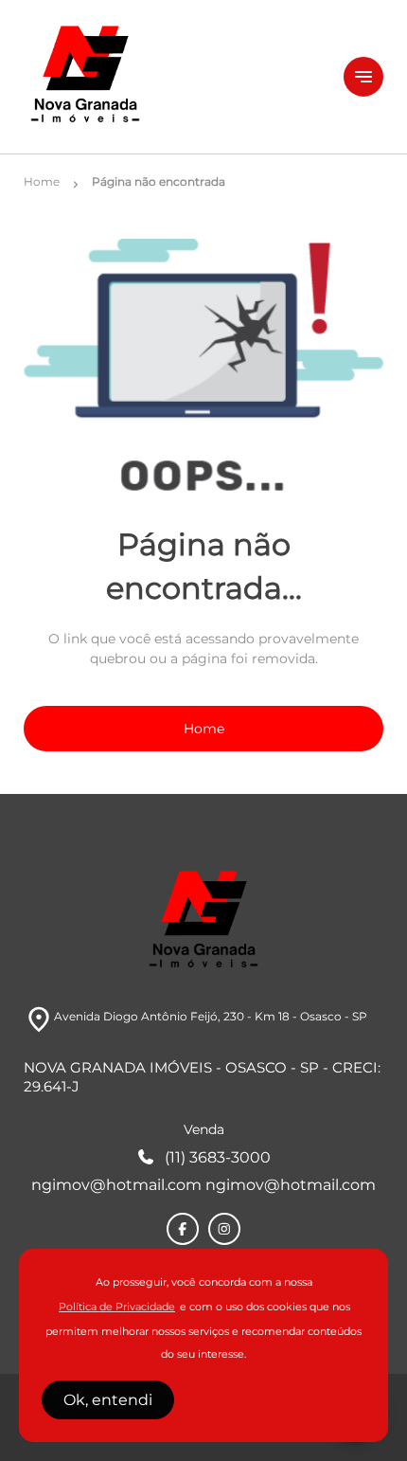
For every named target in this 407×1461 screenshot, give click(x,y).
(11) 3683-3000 (218, 1157)
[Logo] (172, 76)
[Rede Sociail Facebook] (182, 1229)
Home (204, 728)
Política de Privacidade (117, 1307)
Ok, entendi (107, 1400)
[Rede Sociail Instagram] (224, 1229)
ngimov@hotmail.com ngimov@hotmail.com (203, 1185)
